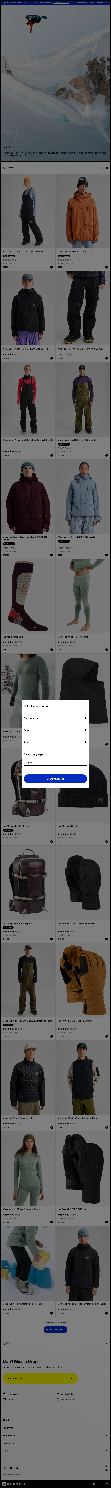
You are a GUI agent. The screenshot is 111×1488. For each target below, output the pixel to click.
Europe (27, 730)
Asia (26, 742)
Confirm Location (56, 779)
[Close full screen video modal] (85, 704)
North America (31, 718)
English (29, 763)
